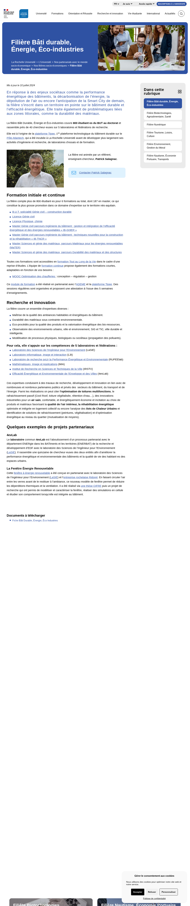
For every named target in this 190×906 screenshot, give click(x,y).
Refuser (152, 892)
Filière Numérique (156, 124)
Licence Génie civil (23, 216)
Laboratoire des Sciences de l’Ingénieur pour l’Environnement (48, 350)
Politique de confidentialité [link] (154, 898)
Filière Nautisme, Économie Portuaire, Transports (161, 157)
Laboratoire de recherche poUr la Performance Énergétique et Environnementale (60, 359)
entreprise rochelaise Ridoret (80, 477)
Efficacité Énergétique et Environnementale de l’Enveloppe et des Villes (54, 373)
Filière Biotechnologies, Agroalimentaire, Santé (159, 115)
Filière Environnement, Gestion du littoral (159, 146)
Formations (57, 13)
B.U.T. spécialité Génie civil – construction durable (42, 211)
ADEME (81, 284)
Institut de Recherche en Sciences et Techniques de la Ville (47, 368)
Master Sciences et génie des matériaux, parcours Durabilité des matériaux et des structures (67, 252)
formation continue (53, 265)
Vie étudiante (135, 13)
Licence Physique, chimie (27, 221)
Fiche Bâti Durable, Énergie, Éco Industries (35, 520)
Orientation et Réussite (80, 13)
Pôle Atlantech (15, 138)
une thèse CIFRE (91, 485)
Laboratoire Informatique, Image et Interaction (39, 354)
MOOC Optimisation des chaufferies (34, 276)
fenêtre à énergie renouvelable (32, 473)
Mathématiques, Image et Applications (34, 364)
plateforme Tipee (45, 133)
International (153, 13)
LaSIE (11, 452)
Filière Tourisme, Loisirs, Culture (159, 134)
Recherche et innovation (110, 13)
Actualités (170, 13)
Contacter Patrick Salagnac (95, 172)
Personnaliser (169, 892)
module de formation (23, 284)
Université (41, 13)
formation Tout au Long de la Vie (76, 261)
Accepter (137, 892)
